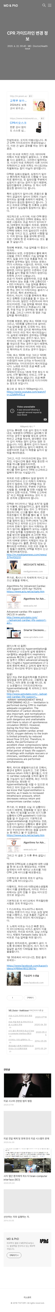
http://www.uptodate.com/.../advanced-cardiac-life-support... (27, 695)
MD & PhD (11, 5)
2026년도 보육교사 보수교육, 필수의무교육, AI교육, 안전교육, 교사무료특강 (18, 106)
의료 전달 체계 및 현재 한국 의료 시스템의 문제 (20, 1023)
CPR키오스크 (18, 122)
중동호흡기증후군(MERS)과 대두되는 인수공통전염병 (21, 1047)
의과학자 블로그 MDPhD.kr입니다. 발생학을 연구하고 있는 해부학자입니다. (21, 1246)
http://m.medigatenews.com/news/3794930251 (27, 556)
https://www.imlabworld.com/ (23, 118)
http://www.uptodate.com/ (22, 617)
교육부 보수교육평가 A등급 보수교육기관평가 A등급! (18, 100)
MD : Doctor (13, 1010)
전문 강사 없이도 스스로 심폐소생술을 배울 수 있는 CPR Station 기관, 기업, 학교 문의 (18, 128)
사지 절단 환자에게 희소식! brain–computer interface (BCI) (21, 1032)
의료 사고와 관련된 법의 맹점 (20, 1015)
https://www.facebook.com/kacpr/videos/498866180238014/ (27, 967)
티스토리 (27, 1297)
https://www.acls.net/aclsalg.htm (25, 591)
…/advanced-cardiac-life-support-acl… (26, 621)
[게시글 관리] (20, 997)
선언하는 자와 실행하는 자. (20, 1039)
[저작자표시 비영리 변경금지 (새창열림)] (40, 998)
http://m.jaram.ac (18, 96)
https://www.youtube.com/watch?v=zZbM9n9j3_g (26, 393)
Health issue (24, 1010)
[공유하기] (16, 997)
